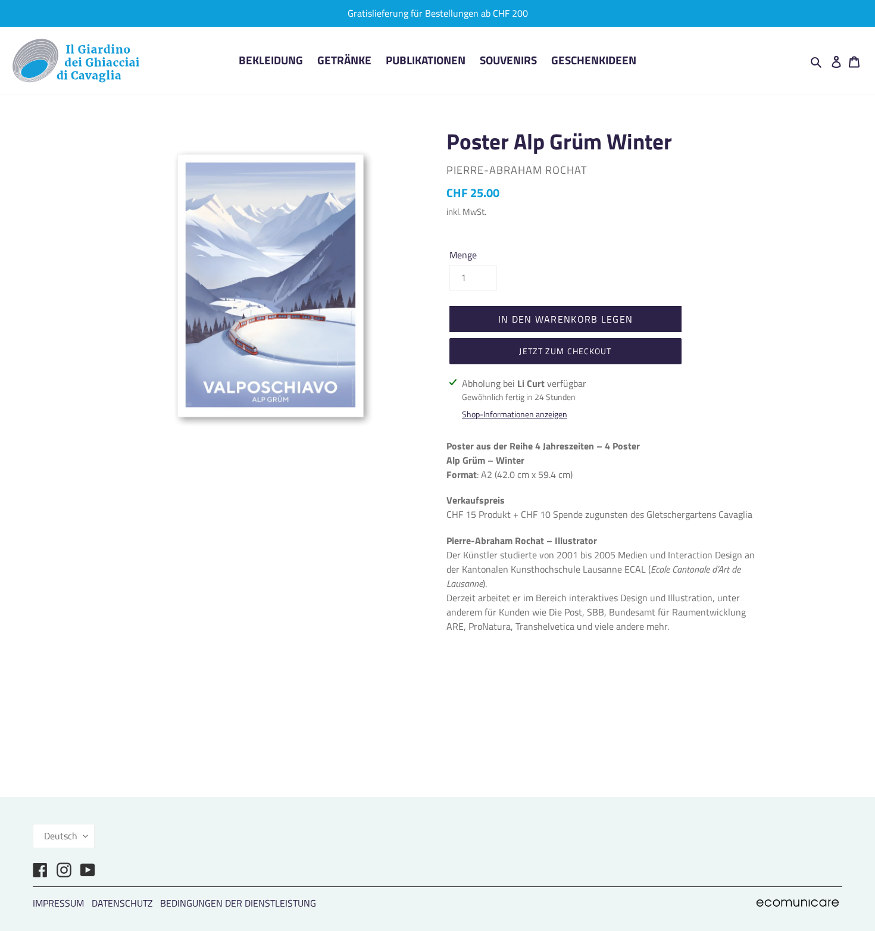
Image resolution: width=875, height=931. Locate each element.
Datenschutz (122, 903)
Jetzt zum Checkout (565, 351)
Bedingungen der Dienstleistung (238, 903)
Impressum (58, 903)
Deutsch (60, 836)
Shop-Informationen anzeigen (514, 414)
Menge (463, 255)
